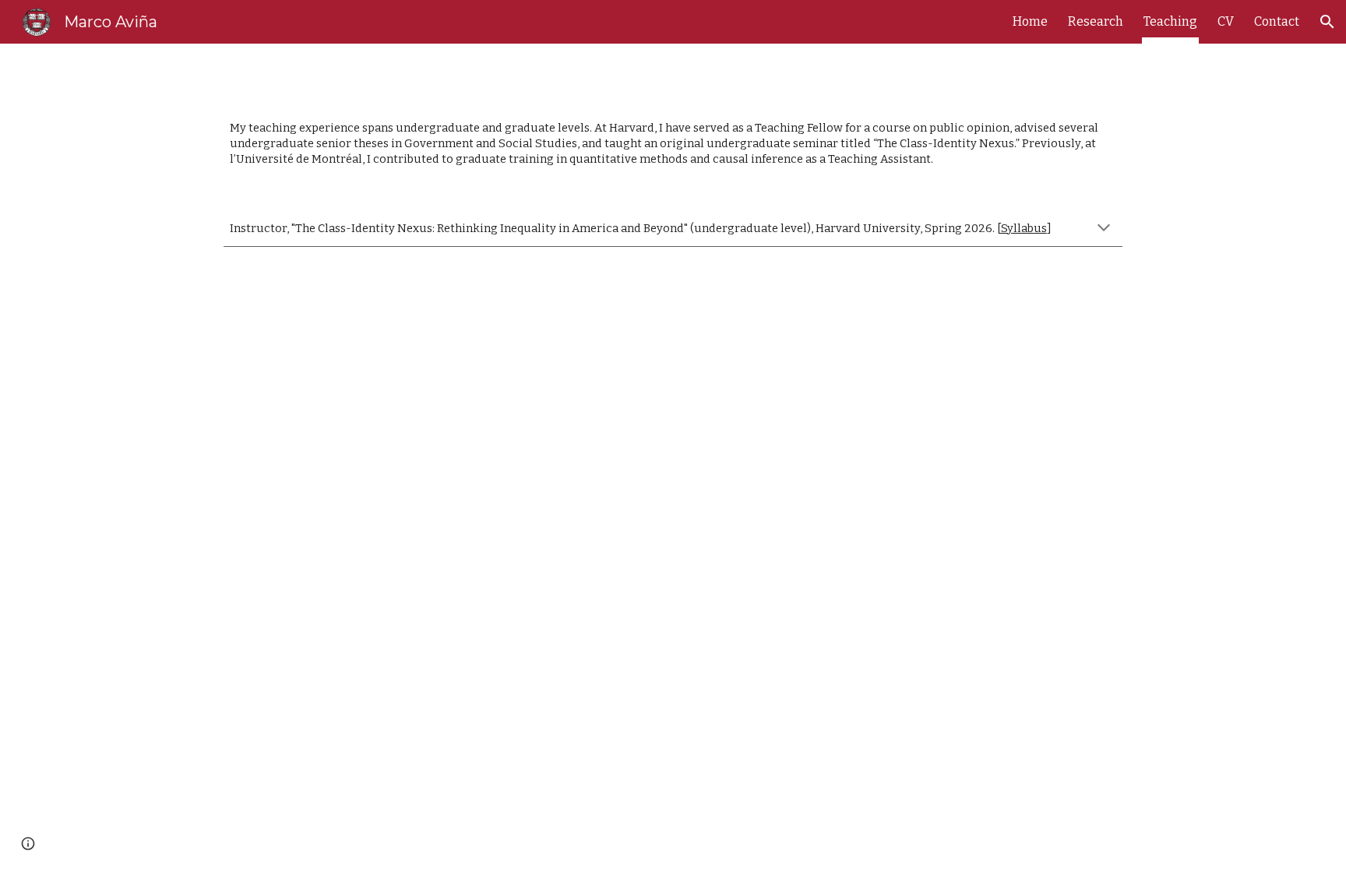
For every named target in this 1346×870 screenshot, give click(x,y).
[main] (673, 144)
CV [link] (1225, 21)
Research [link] (1095, 21)
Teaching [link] (1170, 21)
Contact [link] (1276, 21)
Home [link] (1030, 21)
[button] (1327, 22)
